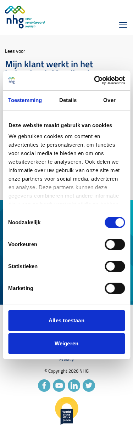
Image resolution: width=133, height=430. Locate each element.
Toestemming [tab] (25, 100)
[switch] (115, 244)
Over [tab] (109, 100)
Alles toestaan (66, 320)
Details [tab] (68, 100)
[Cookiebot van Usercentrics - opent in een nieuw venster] (95, 80)
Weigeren (66, 343)
